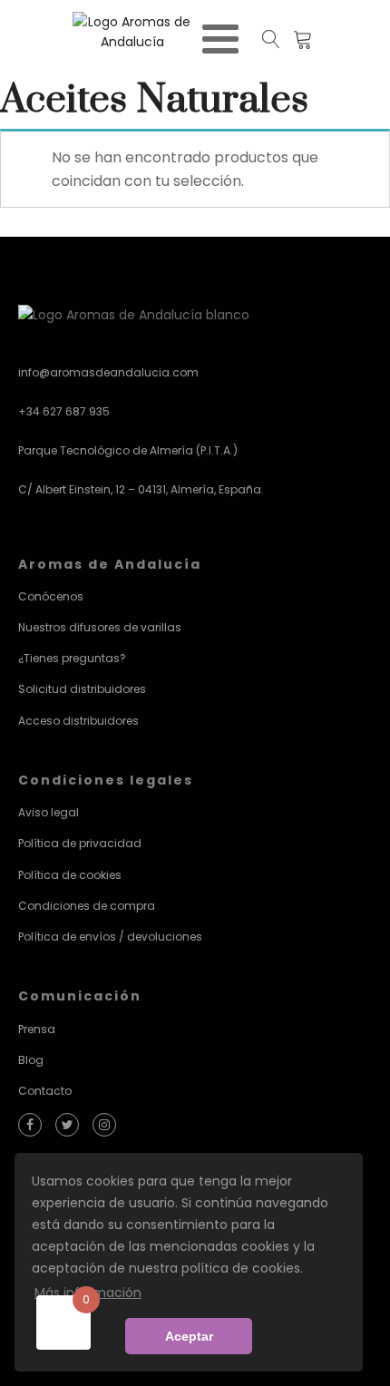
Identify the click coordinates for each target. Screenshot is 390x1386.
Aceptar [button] (189, 1336)
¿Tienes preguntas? (72, 658)
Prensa (36, 1029)
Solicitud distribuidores (82, 689)
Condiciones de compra (86, 905)
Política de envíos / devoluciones (110, 936)
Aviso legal (48, 812)
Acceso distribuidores (78, 720)
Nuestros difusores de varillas (99, 627)
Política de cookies (70, 875)
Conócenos (50, 596)
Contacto (45, 1090)
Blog (31, 1060)
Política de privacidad (79, 843)
